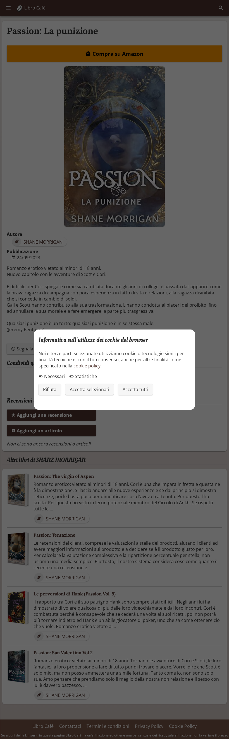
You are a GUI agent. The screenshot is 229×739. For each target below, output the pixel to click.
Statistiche (85, 376)
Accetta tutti (135, 389)
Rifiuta (49, 389)
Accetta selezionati (89, 389)
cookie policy (87, 366)
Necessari (54, 376)
